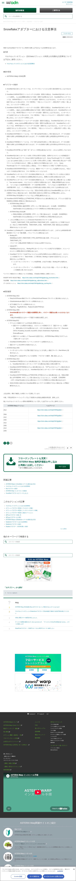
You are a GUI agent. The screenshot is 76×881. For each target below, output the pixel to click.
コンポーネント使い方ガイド (59, 745)
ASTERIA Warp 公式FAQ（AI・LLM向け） (15, 745)
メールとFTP (54, 736)
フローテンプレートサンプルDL (10, 760)
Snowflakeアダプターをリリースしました (17, 493)
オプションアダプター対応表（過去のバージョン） (20, 512)
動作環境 (37, 738)
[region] (38, 874)
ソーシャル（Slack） (55, 747)
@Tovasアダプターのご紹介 (13, 517)
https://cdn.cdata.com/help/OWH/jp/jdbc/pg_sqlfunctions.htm (28, 280)
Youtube (41, 714)
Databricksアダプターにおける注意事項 (16, 522)
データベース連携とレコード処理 (58, 734)
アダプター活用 (38, 21)
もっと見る (64, 528)
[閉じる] (74, 869)
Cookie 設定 (18, 876)
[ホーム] (12, 3)
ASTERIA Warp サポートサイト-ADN (15, 21)
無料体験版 (6, 769)
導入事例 (6, 732)
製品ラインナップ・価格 (10, 728)
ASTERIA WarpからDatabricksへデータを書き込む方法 (21, 519)
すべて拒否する (34, 876)
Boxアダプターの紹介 (12, 488)
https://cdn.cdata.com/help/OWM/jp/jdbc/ (49, 410)
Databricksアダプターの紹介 (13, 524)
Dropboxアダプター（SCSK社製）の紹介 (17, 526)
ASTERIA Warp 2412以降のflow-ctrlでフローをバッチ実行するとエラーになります (37, 607)
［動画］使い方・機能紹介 (9, 756)
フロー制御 (53, 730)
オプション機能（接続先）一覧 (12, 735)
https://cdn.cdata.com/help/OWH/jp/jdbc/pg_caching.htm (34, 283)
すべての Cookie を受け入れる (53, 876)
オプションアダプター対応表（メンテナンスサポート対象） (22, 510)
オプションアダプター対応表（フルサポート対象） (20, 508)
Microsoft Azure (54, 749)
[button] (67, 447)
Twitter (8, 443)
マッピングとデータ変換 (56, 728)
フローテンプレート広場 (10, 738)
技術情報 (29, 21)
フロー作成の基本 (55, 724)
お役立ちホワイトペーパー (11, 741)
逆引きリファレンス (56, 722)
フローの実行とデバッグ (56, 738)
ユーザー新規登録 (67, 2)
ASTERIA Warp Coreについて (12, 725)
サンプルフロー (7, 758)
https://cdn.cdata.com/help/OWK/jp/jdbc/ (49, 415)
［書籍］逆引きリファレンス (11, 766)
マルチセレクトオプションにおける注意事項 (18, 486)
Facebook (4, 443)
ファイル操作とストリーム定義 (58, 726)
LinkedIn (11, 443)
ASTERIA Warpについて (10, 722)
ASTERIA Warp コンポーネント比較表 (16, 491)
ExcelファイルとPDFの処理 (57, 732)
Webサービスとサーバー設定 (57, 740)
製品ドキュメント (40, 734)
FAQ (36, 725)
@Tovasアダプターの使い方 (13, 515)
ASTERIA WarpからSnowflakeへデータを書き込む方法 (20, 484)
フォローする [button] (67, 33)
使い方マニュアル (40, 728)
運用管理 (53, 742)
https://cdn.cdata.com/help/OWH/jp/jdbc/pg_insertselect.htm (40, 277)
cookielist (60, 871)
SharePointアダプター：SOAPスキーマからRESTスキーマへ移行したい (34, 628)
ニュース (37, 722)
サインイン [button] (69, 4)
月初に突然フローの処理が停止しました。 (26, 617)
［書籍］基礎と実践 (9, 763)
